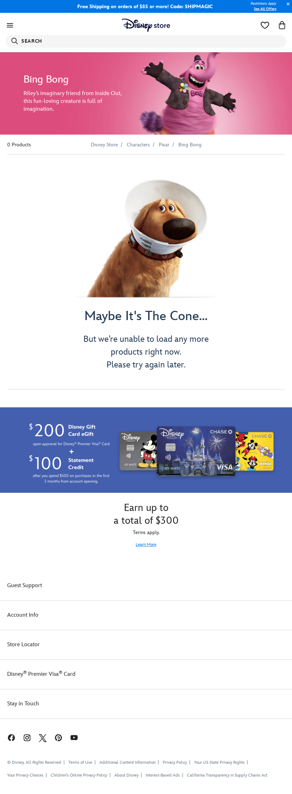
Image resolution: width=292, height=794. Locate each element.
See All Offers (265, 9)
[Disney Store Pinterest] (58, 737)
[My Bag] (282, 25)
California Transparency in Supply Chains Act (227, 775)
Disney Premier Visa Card (41, 674)
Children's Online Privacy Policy (79, 775)
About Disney (126, 775)
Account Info (22, 615)
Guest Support (24, 585)
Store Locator (23, 644)
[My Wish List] (265, 25)
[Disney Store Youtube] (74, 737)
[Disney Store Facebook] (8, 737)
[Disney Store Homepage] (146, 25)
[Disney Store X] (42, 737)
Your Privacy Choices (25, 775)
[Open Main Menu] (10, 25)
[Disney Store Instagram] (27, 737)
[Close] (286, 7)
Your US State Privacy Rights (219, 762)
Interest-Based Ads (163, 775)
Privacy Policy (175, 762)
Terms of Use (80, 762)
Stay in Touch (23, 703)
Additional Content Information (127, 762)
